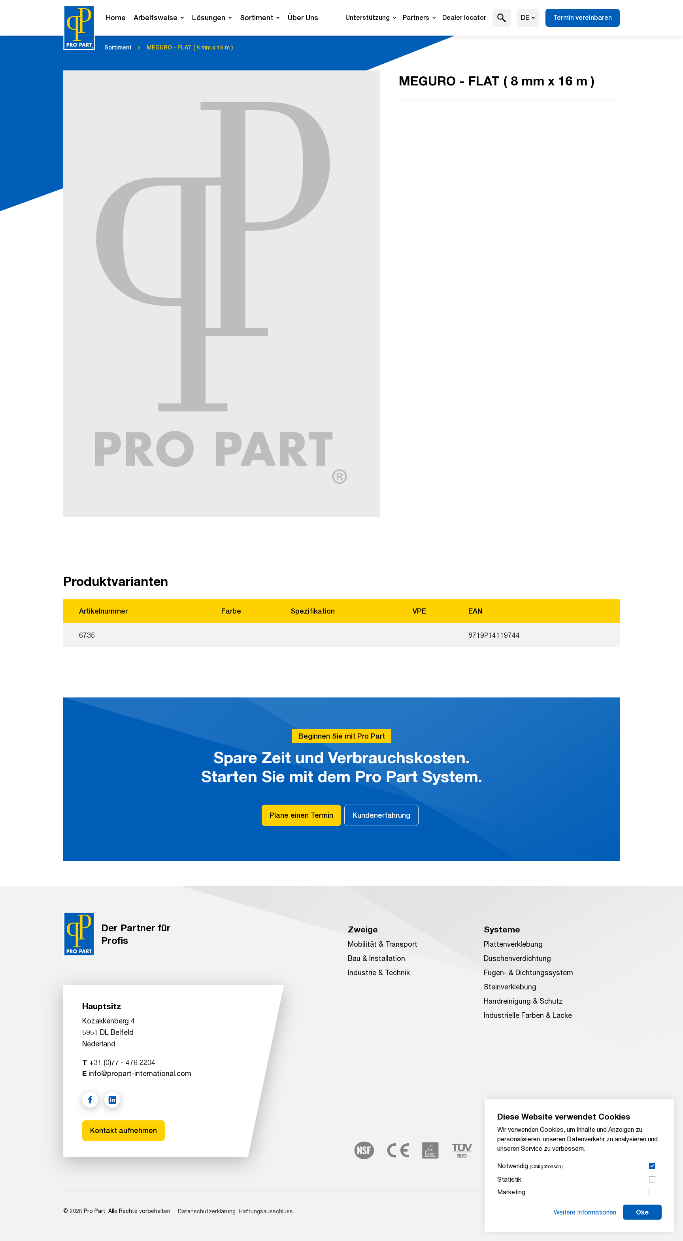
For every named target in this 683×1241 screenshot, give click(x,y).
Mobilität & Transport (382, 944)
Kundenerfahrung (381, 815)
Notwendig (530, 1165)
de (525, 17)
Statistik (509, 1179)
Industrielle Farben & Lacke (528, 1015)
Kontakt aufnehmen (123, 1130)
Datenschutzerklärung (207, 1211)
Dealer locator (464, 17)
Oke (642, 1212)
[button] (501, 18)
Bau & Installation (376, 958)
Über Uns (303, 17)
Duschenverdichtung (517, 958)
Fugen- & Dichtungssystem (528, 972)
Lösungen (208, 17)
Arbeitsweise (155, 17)
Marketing (511, 1192)
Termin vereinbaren (582, 17)
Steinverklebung (510, 986)
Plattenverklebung (513, 944)
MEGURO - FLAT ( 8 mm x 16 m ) (190, 47)
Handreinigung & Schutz (523, 1001)
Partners (416, 17)
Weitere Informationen (585, 1212)
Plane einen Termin (301, 815)
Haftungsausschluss (266, 1211)
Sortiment (256, 17)
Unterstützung (367, 17)
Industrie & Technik (379, 972)
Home (116, 17)
